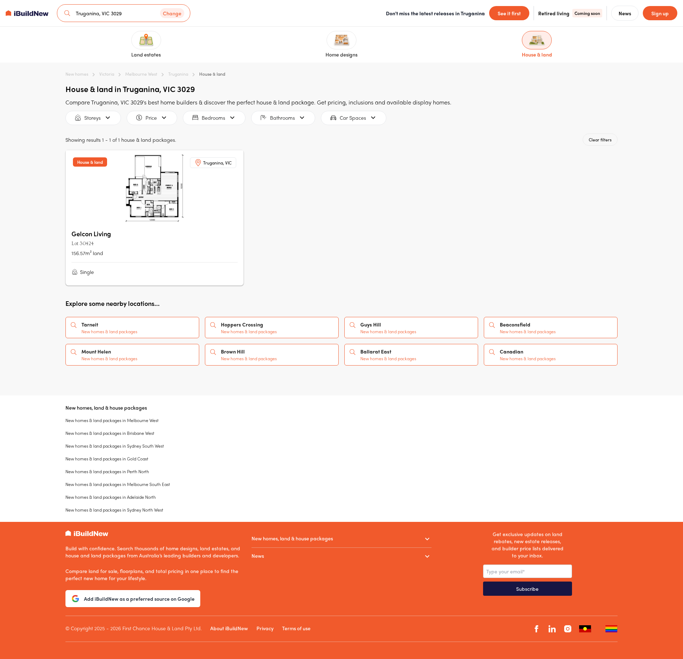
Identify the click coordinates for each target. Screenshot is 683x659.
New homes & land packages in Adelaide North (110, 497)
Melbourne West (141, 74)
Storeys (92, 117)
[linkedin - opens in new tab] (552, 629)
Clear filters (600, 139)
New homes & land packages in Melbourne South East (117, 484)
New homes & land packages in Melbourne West (112, 420)
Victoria (106, 74)
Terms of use (296, 628)
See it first (509, 13)
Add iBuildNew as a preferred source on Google (139, 598)
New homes (76, 74)
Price (151, 117)
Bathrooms (282, 117)
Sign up (660, 13)
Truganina (178, 74)
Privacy (265, 628)
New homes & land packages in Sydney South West (114, 446)
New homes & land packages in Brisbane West (109, 433)
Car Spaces (353, 117)
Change (172, 13)
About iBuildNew (229, 628)
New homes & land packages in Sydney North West (114, 510)
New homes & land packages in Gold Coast (106, 458)
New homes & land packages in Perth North (107, 471)
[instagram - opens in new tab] (567, 629)
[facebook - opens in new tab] (536, 629)
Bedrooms (213, 117)
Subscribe (527, 588)
